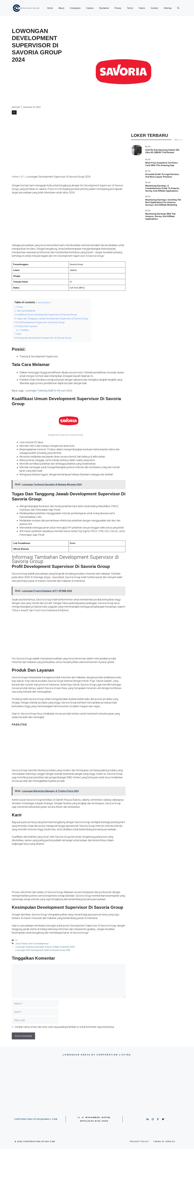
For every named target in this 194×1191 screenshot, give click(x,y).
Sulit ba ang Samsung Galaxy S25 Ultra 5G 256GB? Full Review (162, 151)
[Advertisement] (41, 84)
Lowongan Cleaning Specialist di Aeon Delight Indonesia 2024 (45, 947)
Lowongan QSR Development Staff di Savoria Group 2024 (42, 950)
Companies (75, 8)
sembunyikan (43, 302)
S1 (14, 112)
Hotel (43, 610)
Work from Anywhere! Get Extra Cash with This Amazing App (161, 164)
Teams (142, 8)
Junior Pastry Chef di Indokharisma (31, 943)
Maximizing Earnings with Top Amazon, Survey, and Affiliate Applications (160, 216)
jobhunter (16, 107)
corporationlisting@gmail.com (36, 1119)
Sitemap (168, 8)
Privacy (118, 8)
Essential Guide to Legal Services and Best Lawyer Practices (162, 175)
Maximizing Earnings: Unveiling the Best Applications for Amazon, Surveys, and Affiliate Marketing (163, 202)
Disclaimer (104, 8)
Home (50, 8)
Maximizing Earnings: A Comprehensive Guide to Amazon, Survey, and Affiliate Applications (162, 188)
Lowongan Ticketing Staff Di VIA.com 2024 (48, 390)
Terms (130, 8)
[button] (178, 8)
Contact (154, 8)
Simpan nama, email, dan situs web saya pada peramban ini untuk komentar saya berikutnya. (64, 1026)
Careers (90, 8)
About (61, 8)
